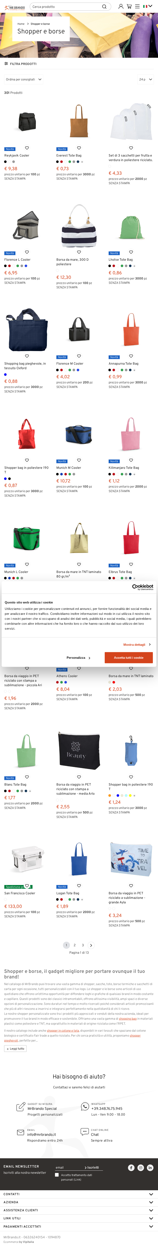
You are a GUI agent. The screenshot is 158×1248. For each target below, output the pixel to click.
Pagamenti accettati (22, 1226)
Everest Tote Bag (68, 155)
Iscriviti (93, 1167)
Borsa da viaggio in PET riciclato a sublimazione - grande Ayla (127, 898)
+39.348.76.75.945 (106, 1108)
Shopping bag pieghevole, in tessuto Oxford (25, 365)
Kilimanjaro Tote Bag (124, 467)
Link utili (12, 1218)
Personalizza (76, 657)
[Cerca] (104, 6)
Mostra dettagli (134, 644)
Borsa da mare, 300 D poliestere (72, 261)
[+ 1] (91, 945)
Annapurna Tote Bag (123, 363)
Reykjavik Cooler (16, 155)
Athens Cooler (67, 676)
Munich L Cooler (16, 571)
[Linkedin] (150, 1168)
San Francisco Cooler (19, 893)
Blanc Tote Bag (15, 784)
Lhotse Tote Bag (121, 259)
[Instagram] (140, 1168)
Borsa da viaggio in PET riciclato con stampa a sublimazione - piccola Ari (23, 680)
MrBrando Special (42, 1108)
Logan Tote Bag (67, 893)
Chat (95, 1134)
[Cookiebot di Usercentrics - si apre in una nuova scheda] (135, 587)
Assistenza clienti (20, 1210)
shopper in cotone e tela (63, 1030)
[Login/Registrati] (120, 6)
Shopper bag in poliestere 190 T (26, 470)
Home (20, 24)
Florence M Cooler (69, 363)
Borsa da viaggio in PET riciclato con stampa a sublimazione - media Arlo (75, 789)
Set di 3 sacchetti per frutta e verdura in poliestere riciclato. (131, 157)
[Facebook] (131, 1168)
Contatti (11, 1194)
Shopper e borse (40, 24)
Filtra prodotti (23, 64)
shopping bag (128, 1018)
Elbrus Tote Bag (120, 571)
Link (77, 1180)
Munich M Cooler (68, 467)
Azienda (11, 1202)
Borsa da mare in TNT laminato (131, 676)
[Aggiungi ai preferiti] (27, 147)
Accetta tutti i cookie (128, 657)
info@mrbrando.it (41, 1134)
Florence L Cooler (17, 259)
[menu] (137, 6)
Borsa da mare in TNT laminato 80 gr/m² (78, 574)
